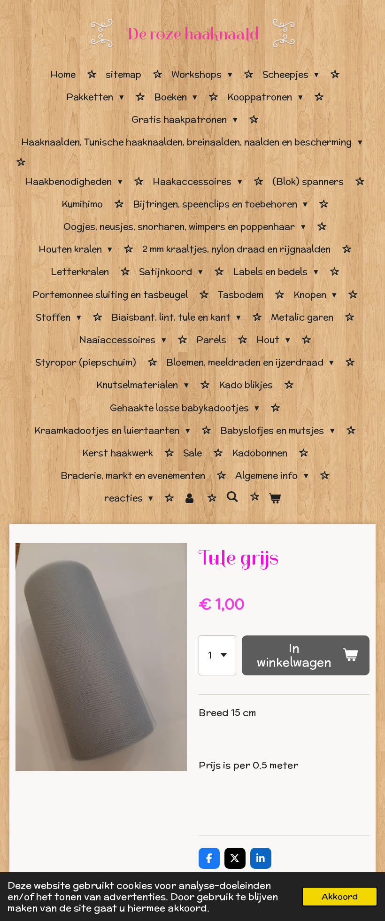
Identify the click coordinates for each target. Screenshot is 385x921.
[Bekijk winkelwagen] (275, 498)
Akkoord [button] (340, 896)
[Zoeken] (232, 497)
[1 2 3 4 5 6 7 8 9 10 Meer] (217, 655)
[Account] (189, 498)
